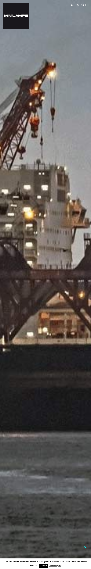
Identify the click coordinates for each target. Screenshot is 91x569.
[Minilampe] (16, 16)
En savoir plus (55, 566)
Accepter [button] (44, 566)
